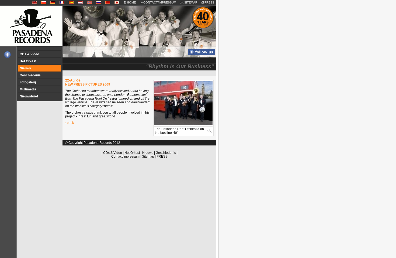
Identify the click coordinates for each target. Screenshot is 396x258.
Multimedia (28, 89)
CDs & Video (29, 54)
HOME (131, 2)
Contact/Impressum (125, 156)
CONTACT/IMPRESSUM (159, 2)
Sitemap (148, 156)
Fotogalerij (28, 82)
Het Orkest (28, 61)
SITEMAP (190, 2)
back (70, 123)
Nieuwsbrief (29, 96)
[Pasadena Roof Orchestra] (5, 57)
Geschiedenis (30, 75)
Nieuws (25, 68)
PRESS (209, 2)
